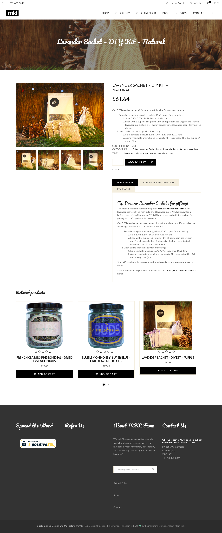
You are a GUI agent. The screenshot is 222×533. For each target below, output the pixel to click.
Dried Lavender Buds (143, 149)
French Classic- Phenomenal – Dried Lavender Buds (44, 359)
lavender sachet (165, 153)
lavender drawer (148, 153)
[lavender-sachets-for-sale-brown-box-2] (60, 115)
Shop (105, 12)
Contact (199, 12)
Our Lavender (146, 12)
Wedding (193, 149)
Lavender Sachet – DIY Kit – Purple (168, 357)
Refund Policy (120, 483)
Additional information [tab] (158, 182)
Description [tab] (125, 182)
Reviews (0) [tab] (123, 189)
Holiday (158, 149)
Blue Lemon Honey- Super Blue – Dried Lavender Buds (106, 359)
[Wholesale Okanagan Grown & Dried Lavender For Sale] (12, 13)
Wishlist (198, 3)
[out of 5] (44, 327)
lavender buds (131, 153)
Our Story (122, 12)
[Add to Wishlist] (152, 162)
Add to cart (137, 162)
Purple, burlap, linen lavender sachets (177, 270)
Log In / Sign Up (177, 3)
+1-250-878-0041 (15, 3)
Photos (181, 12)
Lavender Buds (170, 149)
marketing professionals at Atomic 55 (166, 525)
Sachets (183, 149)
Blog (165, 12)
